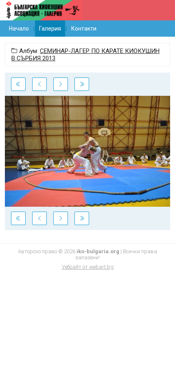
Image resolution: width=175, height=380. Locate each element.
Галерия (50, 28)
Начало (19, 28)
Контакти (83, 28)
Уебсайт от (88, 267)
